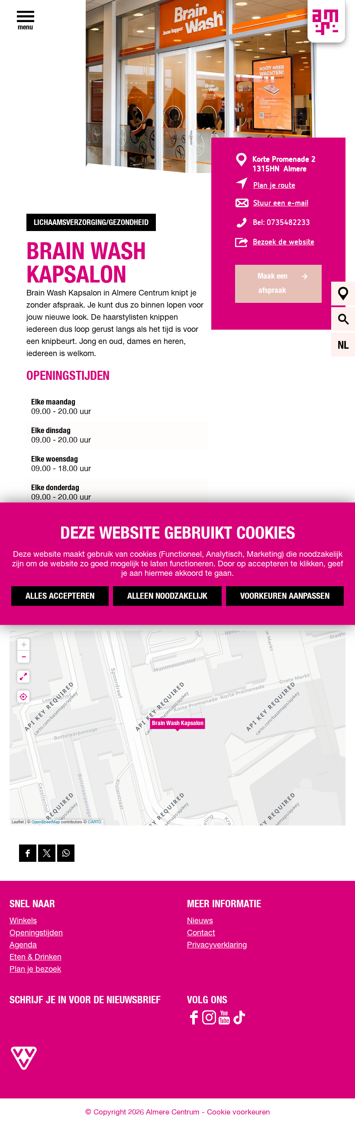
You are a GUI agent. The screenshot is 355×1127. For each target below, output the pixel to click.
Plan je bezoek (35, 969)
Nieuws (200, 921)
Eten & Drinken (35, 957)
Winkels (23, 921)
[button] (177, 728)
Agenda (23, 945)
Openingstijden (36, 933)
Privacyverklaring (217, 945)
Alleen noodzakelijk (167, 595)
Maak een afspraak (272, 284)
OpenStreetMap (46, 822)
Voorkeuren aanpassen (284, 595)
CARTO (94, 822)
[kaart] (343, 293)
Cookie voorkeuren (238, 1112)
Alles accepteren (60, 595)
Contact (201, 933)
